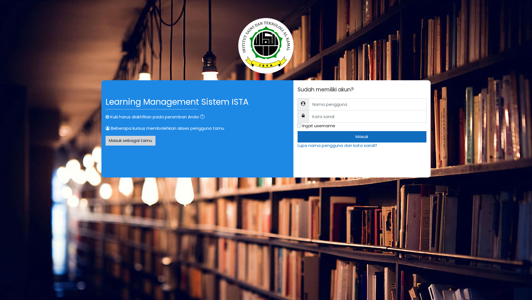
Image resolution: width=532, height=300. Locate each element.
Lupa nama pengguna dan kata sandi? (337, 145)
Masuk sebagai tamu (130, 140)
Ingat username (318, 126)
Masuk (361, 136)
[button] (203, 117)
